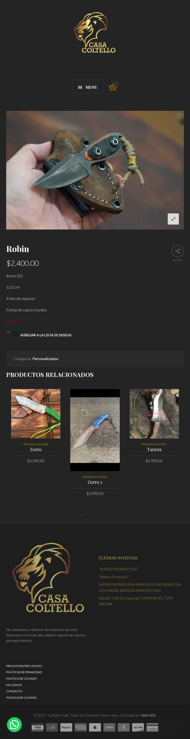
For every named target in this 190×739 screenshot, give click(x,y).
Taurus (154, 449)
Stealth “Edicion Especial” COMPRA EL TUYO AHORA (136, 601)
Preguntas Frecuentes (24, 666)
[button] (14, 724)
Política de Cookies (21, 678)
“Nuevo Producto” (113, 577)
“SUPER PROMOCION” (118, 569)
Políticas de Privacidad (24, 672)
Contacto (14, 691)
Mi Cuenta (14, 685)
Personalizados (45, 358)
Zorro (36, 449)
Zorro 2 (95, 482)
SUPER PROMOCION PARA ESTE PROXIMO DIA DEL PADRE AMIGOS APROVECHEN (140, 587)
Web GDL (148, 715)
